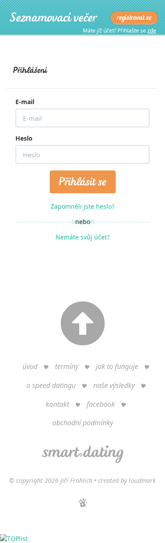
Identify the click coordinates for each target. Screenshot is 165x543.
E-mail (24, 102)
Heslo (24, 138)
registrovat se (134, 18)
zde (151, 30)
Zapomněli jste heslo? (82, 206)
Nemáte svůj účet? (82, 237)
